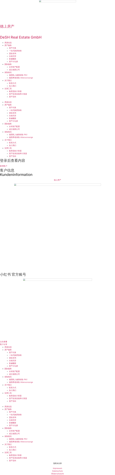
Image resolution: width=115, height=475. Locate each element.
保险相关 (8, 72)
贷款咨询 (12, 53)
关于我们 (8, 80)
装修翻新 (12, 59)
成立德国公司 (14, 70)
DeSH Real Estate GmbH (21, 37)
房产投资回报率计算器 (18, 94)
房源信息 (8, 42)
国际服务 (8, 64)
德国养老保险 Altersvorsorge (21, 78)
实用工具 (8, 88)
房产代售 (12, 48)
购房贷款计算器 (15, 91)
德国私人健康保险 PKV (18, 75)
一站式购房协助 (15, 51)
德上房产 (7, 26)
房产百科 (12, 97)
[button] (57, 99)
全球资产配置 (14, 67)
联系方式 (12, 83)
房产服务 (8, 45)
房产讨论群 (13, 61)
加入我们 (12, 86)
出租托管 (12, 56)
